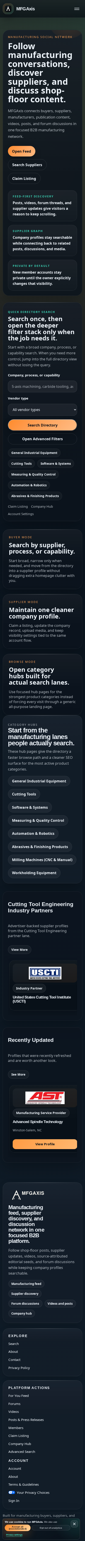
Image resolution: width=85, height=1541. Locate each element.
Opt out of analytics (51, 1528)
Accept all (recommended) (18, 1527)
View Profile (45, 1144)
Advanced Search (21, 1451)
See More (18, 1074)
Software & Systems (56, 464)
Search (13, 1343)
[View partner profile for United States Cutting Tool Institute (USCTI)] (45, 985)
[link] (45, 985)
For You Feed (18, 1395)
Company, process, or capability (34, 375)
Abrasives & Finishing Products (35, 496)
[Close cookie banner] (74, 1524)
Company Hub (42, 506)
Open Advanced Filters (42, 438)
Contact (14, 1359)
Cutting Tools (21, 464)
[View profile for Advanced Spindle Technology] (45, 1118)
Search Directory (43, 425)
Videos (13, 1411)
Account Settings (21, 514)
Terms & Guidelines (23, 1484)
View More (19, 950)
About (13, 1351)
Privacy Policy (19, 1367)
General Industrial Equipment (34, 453)
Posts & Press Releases (26, 1419)
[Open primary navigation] (76, 8)
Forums (14, 1403)
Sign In (13, 1500)
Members (15, 1427)
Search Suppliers (27, 164)
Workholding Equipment (34, 872)
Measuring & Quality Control (33, 474)
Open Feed (21, 151)
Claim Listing (24, 178)
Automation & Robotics (29, 485)
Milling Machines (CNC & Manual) (42, 859)
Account (14, 1468)
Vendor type (18, 398)
